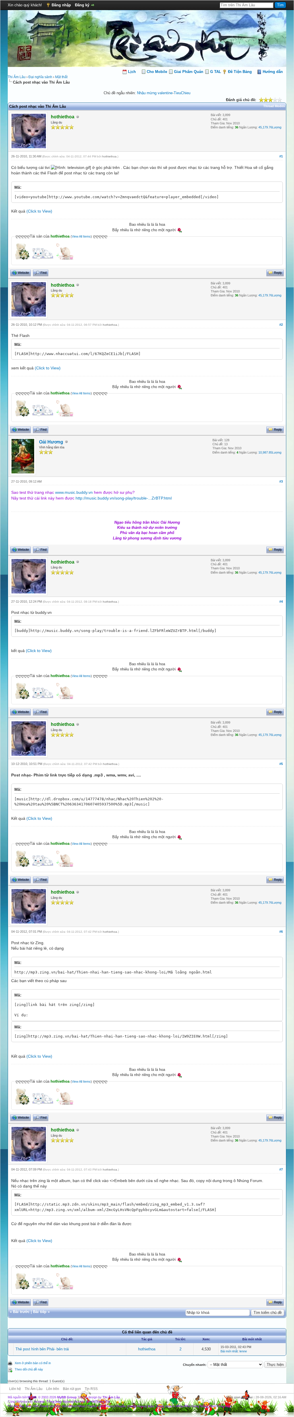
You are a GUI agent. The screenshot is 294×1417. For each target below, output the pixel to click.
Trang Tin (103, 1401)
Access (39, 1401)
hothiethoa (109, 156)
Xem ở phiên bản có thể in (33, 1363)
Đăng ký (82, 5)
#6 (281, 931)
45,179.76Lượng (269, 127)
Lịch (132, 72)
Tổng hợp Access (60, 1401)
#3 (281, 481)
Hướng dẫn (273, 72)
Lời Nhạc (177, 1406)
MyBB (32, 1397)
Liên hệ (15, 1389)
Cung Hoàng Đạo (141, 1406)
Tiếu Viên (61, 1406)
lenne (243, 1351)
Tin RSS (91, 1389)
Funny (110, 1406)
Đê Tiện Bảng (240, 72)
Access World (84, 1401)
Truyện (121, 1406)
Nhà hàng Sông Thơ (200, 1406)
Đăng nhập (61, 5)
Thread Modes (274, 106)
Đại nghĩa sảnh (40, 77)
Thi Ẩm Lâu (17, 77)
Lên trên (52, 1389)
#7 (281, 1169)
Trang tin (46, 1406)
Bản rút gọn (72, 1389)
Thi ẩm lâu (16, 1406)
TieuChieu (182, 93)
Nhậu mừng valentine (155, 93)
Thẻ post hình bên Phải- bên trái (42, 1349)
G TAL (215, 72)
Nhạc (82, 1406)
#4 (281, 601)
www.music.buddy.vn (74, 492)
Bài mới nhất (229, 1351)
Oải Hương (51, 441)
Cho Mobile (157, 72)
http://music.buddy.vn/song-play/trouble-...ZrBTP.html (124, 498)
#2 (281, 324)
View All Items (81, 236)
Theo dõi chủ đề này (29, 1369)
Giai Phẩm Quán (188, 72)
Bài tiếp (40, 1312)
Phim (73, 1406)
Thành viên (95, 1406)
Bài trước (21, 1312)
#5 (281, 764)
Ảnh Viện (32, 1406)
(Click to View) (39, 211)
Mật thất (61, 77)
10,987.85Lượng (269, 452)
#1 (281, 156)
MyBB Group (67, 1397)
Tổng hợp (223, 1406)
